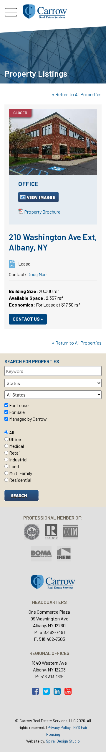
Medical (16, 446)
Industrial (18, 459)
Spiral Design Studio (63, 741)
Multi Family (20, 473)
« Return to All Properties (77, 94)
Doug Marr (37, 274)
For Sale (17, 412)
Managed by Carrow (28, 419)
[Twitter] (48, 692)
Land (14, 466)
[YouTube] (69, 692)
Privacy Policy (59, 727)
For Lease (19, 405)
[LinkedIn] (59, 692)
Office (15, 439)
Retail (15, 453)
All (11, 432)
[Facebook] (37, 692)
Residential (20, 480)
